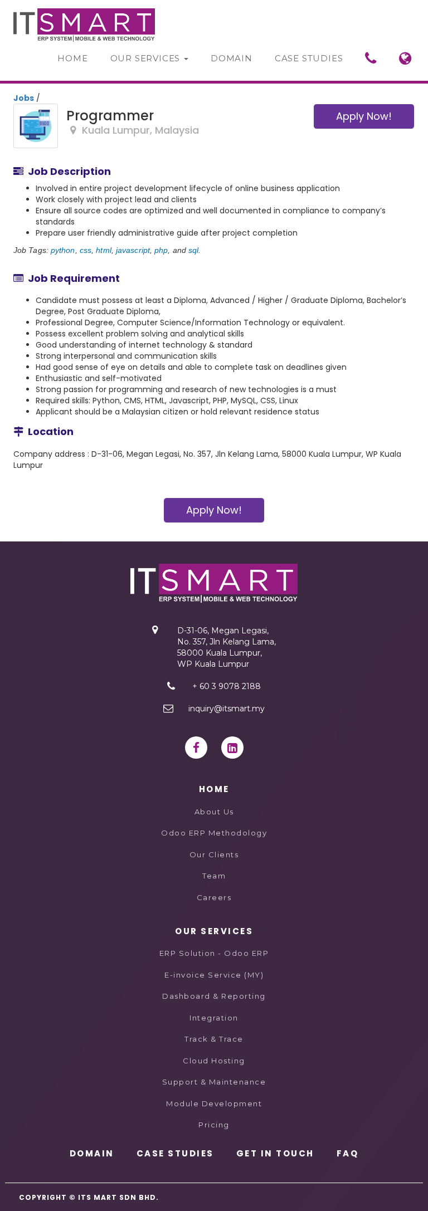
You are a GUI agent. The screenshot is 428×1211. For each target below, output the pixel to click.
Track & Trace (214, 1038)
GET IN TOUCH (275, 1153)
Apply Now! (364, 116)
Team (214, 875)
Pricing (214, 1124)
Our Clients (214, 854)
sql (193, 250)
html (103, 250)
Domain (231, 58)
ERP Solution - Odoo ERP (214, 953)
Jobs (23, 98)
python (63, 250)
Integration (214, 1017)
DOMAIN (92, 1153)
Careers (214, 897)
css (85, 250)
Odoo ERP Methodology (214, 832)
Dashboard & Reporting (214, 996)
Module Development (214, 1103)
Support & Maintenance (214, 1081)
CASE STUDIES (175, 1153)
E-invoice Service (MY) (214, 974)
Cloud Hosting (214, 1060)
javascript (133, 250)
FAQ (348, 1153)
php (161, 250)
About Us (214, 811)
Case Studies (309, 58)
